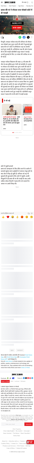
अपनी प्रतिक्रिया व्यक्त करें (7, 213)
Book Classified (25, 433)
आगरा (4, 128)
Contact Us (14, 443)
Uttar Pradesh (12, 6)
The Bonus (16, 433)
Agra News (21, 6)
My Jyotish (19, 431)
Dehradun (23, 381)
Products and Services (9, 445)
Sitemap (27, 445)
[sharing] (31, 37)
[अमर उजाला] (9, 2)
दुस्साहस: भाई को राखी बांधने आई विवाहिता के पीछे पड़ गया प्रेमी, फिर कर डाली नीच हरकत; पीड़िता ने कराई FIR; (17, 393)
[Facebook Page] (24, 378)
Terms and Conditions (25, 443)
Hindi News (4, 6)
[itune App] (10, 378)
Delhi (12, 381)
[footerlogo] (17, 375)
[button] (13, 132)
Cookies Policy (5, 443)
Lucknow (17, 381)
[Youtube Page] (28, 378)
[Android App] (8, 378)
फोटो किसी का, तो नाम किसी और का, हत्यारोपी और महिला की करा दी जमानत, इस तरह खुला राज (11, 120)
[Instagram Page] (30, 378)
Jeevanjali (26, 431)
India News (8, 361)
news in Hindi (25, 367)
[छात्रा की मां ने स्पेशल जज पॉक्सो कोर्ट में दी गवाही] (19, 37)
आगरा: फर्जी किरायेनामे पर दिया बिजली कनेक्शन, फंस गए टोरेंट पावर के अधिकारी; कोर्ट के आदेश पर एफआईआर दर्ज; (16, 409)
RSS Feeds (20, 445)
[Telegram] (32, 378)
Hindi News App (12, 357)
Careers (22, 441)
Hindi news (18, 415)
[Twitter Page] (26, 378)
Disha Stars (16, 435)
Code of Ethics (11, 448)
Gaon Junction (7, 433)
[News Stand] (13, 378)
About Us (4, 441)
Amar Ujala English (8, 431)
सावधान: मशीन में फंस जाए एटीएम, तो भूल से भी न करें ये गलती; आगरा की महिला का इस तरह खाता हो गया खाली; (17, 398)
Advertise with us (14, 441)
